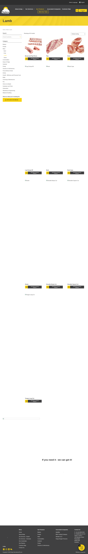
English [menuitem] (83, 2)
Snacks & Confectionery (9, 68)
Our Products (40, 9)
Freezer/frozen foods (8, 70)
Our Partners (22, 543)
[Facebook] (4, 549)
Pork (5, 53)
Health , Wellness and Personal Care (12, 75)
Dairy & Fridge (6, 62)
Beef (5, 51)
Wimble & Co (59, 536)
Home (4, 29)
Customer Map (66, 9)
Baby (4, 77)
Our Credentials (23, 541)
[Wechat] (11, 549)
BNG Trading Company (61, 534)
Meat (7, 29)
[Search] (20, 37)
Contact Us (83, 11)
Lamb (5, 55)
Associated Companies (54, 9)
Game (5, 57)
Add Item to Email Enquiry (35, 59)
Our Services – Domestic (25, 538)
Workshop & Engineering (9, 90)
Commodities (6, 59)
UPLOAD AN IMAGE (12, 99)
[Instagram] (6, 549)
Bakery (4, 44)
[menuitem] (82, 2)
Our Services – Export (24, 536)
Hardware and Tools (8, 86)
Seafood (5, 64)
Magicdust (83, 552)
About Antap (18, 9)
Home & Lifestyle (7, 84)
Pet (3, 81)
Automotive (5, 88)
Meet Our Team (43, 12)
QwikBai (58, 532)
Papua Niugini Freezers (61, 538)
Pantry (4, 66)
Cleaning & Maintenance (9, 79)
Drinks (4, 73)
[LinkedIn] (9, 549)
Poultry (4, 46)
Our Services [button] (29, 9)
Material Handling (7, 92)
